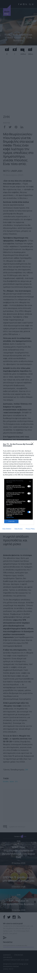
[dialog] (18, 486)
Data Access (18, 529)
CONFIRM (11, 521)
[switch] (29, 486)
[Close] (33, 444)
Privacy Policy (30, 529)
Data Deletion (6, 529)
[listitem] (18, 481)
